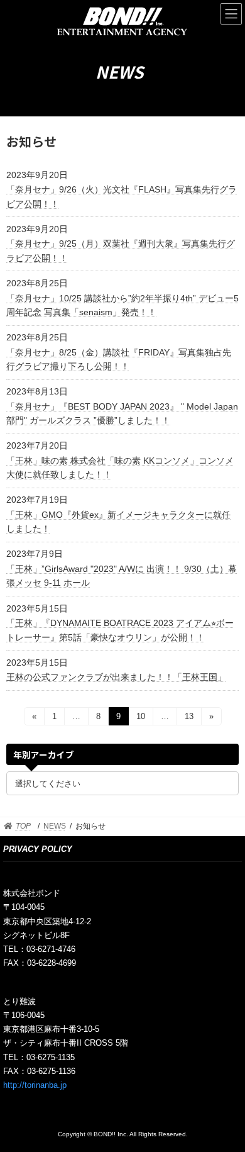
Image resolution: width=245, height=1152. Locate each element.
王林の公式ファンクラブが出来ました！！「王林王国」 (116, 677)
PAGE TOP (226, 1102)
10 (140, 718)
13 (188, 718)
